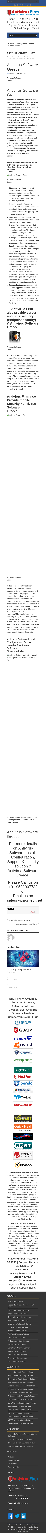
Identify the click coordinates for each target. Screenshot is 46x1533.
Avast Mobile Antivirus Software (20, 1413)
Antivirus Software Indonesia (20, 919)
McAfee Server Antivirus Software (20, 1446)
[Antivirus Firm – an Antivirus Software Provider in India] (23, 14)
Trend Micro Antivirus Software (19, 1317)
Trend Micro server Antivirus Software (22, 1443)
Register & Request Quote (23, 25)
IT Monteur (24, 1531)
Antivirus (11, 1457)
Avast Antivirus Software (17, 1362)
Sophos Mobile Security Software (20, 1376)
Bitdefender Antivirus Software (19, 1324)
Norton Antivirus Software (17, 1331)
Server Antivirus (14, 1467)
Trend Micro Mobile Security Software (22, 1379)
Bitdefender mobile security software (22, 1386)
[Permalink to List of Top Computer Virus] (23, 967)
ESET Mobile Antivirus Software (20, 1410)
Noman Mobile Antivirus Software (20, 1423)
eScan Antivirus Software (17, 1338)
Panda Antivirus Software (17, 1358)
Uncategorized (21, 44)
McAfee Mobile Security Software (20, 1382)
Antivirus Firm (14, 1525)
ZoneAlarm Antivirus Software (19, 1348)
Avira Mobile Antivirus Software (20, 1399)
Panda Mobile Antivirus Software (20, 1417)
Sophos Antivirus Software (18, 1314)
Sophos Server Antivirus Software (20, 1439)
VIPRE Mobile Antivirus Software (20, 1420)
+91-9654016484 (21, 1498)
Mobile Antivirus (14, 1460)
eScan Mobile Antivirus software (20, 1393)
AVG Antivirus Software (17, 1351)
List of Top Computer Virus (19, 969)
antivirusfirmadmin (18, 56)
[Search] (37, 1)
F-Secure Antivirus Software (18, 1341)
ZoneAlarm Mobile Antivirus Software (22, 1403)
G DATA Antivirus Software (18, 1327)
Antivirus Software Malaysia (25, 923)
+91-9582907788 (20, 1496)
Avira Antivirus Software (17, 1344)
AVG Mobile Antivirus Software (19, 1406)
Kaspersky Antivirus (15, 1301)
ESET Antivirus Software (17, 1355)
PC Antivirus (12, 1464)
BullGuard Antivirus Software (19, 1334)
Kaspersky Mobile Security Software (21, 1372)
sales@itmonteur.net (21, 1503)
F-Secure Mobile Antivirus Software (21, 1396)
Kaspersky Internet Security (18, 1310)
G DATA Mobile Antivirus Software (21, 1389)
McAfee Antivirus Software (18, 1320)
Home (11, 44)
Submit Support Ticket (26, 28)
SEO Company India (24, 1529)
